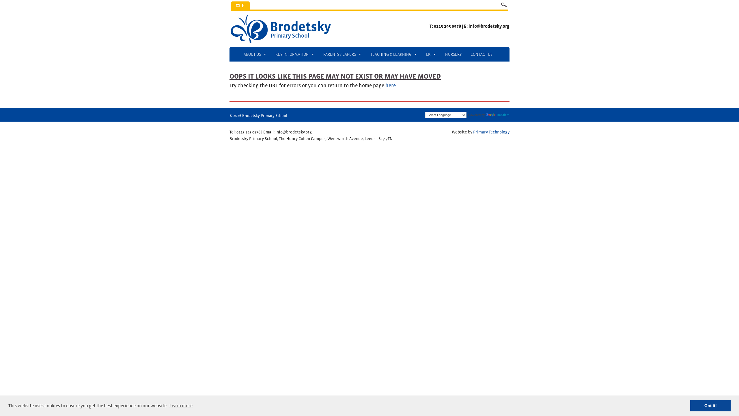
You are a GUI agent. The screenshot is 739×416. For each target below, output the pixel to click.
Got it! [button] (710, 405)
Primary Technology (491, 132)
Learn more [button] (181, 405)
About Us (252, 54)
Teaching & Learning (391, 54)
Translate (503, 115)
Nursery (453, 54)
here (390, 85)
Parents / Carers (339, 54)
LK (428, 54)
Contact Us (481, 54)
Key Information (292, 54)
